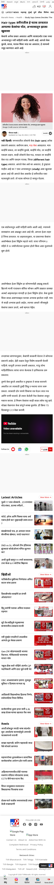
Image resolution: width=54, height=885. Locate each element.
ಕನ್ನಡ (16, 2)
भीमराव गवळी (13, 133)
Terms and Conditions (26, 849)
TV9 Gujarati (20, 864)
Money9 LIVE (45, 869)
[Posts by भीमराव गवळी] (4, 134)
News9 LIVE (31, 869)
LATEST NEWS (12, 12)
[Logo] (4, 6)
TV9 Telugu (28, 859)
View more (44, 497)
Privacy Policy (36, 844)
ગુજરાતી (35, 2)
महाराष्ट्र (23, 12)
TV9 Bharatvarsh (13, 859)
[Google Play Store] (18, 833)
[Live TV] (44, 6)
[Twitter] (30, 824)
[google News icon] (20, 449)
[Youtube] (41, 824)
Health (19, 17)
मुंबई (30, 12)
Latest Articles (11, 497)
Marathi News (7, 17)
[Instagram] (35, 824)
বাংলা (28, 2)
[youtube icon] (13, 449)
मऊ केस (33, 145)
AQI (39, 6)
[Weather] (35, 6)
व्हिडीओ (6, 574)
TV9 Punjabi (33, 864)
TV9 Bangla (8, 864)
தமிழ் (48, 2)
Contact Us (11, 840)
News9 (9, 2)
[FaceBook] (24, 824)
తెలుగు (22, 2)
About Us (22, 840)
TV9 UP (21, 869)
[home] (2, 12)
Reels (5, 723)
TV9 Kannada (41, 859)
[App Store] (34, 835)
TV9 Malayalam (9, 869)
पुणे (35, 12)
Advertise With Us (37, 840)
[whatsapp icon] (26, 449)
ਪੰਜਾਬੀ (42, 2)
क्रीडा (40, 12)
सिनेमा (46, 12)
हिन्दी (3, 2)
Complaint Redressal (18, 844)
